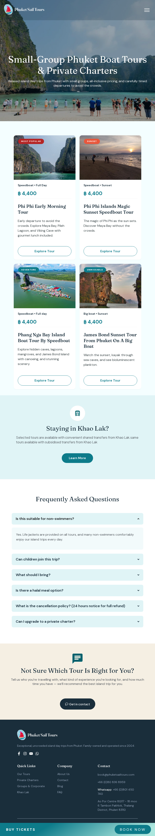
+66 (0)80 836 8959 (111, 782)
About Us (63, 774)
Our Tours (23, 774)
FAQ (59, 792)
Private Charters (28, 780)
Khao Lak (23, 792)
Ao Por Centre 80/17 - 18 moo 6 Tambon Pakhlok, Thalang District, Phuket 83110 (117, 805)
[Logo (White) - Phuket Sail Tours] (24, 9)
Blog (60, 786)
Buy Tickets (21, 829)
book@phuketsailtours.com (116, 774)
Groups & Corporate (31, 786)
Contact (62, 780)
